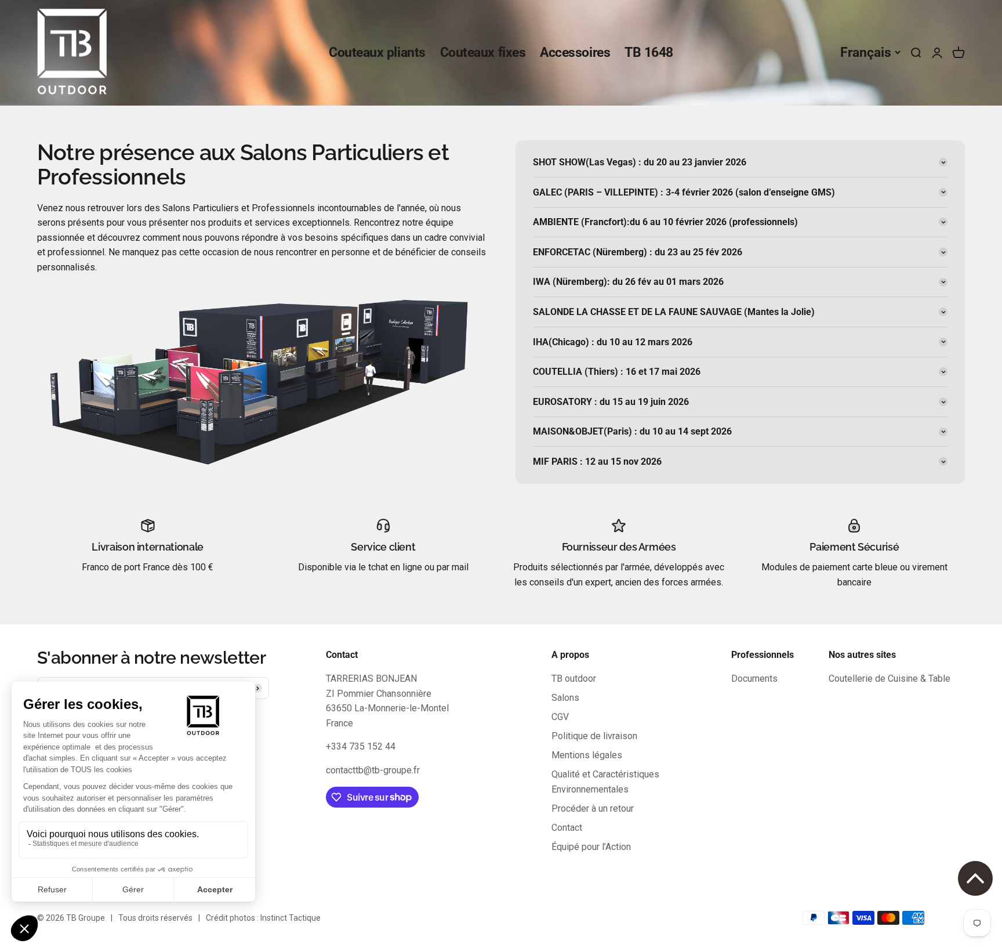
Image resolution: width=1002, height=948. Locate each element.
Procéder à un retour (592, 808)
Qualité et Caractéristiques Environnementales (605, 782)
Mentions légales (586, 755)
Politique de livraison (594, 735)
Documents (754, 678)
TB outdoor (573, 678)
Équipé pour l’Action (591, 846)
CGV (560, 716)
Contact (566, 827)
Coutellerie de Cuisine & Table (889, 678)
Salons (565, 697)
